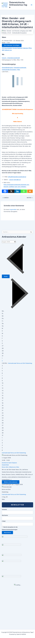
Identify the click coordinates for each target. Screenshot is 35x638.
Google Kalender (17, 48)
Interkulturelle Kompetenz (9, 69)
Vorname (4, 509)
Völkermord (12, 467)
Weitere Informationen (10, 482)
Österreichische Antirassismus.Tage (18, 5)
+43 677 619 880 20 (15, 179)
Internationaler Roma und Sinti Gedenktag (20, 363)
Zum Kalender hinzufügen (11, 45)
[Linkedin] (17, 191)
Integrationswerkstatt (20, 67)
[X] (11, 191)
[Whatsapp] (24, 191)
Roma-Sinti (5, 467)
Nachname (5, 515)
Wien (18, 69)
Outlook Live (8, 50)
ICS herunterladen (7, 48)
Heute (6, 276)
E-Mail (3, 521)
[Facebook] (5, 191)
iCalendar (25, 48)
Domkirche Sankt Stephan (9, 463)
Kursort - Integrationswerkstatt (11, 58)
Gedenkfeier (5, 465)
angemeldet (13, 209)
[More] (30, 191)
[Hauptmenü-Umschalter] (31, 5)
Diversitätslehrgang (7, 67)
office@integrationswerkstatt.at (17, 177)
